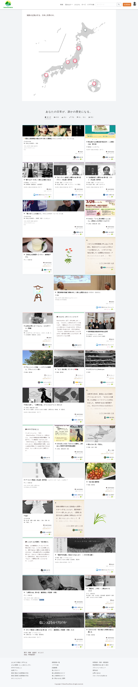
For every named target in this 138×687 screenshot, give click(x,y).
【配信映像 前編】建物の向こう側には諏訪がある (72, 292)
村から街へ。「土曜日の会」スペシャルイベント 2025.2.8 (43, 405)
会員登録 (127, 4)
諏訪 (89, 595)
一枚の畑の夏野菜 (93, 482)
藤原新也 (41, 634)
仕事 (66, 184)
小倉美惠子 (39, 184)
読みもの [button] (68, 4)
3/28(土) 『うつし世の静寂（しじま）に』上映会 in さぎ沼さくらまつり (100, 220)
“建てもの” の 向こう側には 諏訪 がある (38, 180)
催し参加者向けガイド (58, 673)
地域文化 (34, 334)
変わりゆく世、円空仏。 (95, 444)
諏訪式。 (63, 409)
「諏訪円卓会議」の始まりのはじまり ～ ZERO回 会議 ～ (75, 555)
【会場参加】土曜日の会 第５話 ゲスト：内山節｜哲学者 (100, 178)
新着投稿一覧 (56, 662)
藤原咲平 (108, 595)
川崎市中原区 (79, 452)
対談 (37, 143)
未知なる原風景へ (30, 143)
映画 (61, 4)
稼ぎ (62, 184)
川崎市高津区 (110, 189)
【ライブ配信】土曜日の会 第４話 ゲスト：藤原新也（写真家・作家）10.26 (49, 630)
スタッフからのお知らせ (100, 675)
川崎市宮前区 (110, 151)
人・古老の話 (28, 259)
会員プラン (14, 670)
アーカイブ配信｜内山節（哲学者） (36, 480)
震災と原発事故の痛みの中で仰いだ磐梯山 (38, 138)
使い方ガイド (56, 670)
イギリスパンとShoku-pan (96, 369)
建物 (58, 295)
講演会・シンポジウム (93, 147)
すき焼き (97, 595)
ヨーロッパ (49, 375)
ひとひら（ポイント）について (68, 317)
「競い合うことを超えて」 (33, 213)
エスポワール (29, 333)
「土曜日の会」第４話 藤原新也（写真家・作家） (41, 592)
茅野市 (50, 189)
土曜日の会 (51, 409)
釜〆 (26, 516)
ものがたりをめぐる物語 (99, 336)
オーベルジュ (37, 333)
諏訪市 (112, 339)
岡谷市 (112, 564)
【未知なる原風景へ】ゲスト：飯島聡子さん (38, 256)
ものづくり (102, 184)
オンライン (71, 184)
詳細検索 (54, 667)
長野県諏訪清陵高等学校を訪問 (98, 331)
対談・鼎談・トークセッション (64, 182)
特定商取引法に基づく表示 (100, 665)
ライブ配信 (77, 184)
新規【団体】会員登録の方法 (19, 675)
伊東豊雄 (28, 184)
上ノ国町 (112, 450)
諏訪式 (90, 336)
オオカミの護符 (30, 409)
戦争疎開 (102, 595)
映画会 (56, 409)
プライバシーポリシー (99, 667)
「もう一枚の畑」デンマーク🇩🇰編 (67, 369)
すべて (84, 4)
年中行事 (27, 518)
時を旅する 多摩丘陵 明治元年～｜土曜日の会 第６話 (101, 143)
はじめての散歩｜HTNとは (19, 662)
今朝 (93, 595)
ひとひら (77, 4)
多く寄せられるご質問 (58, 678)
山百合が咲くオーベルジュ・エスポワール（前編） (38, 327)
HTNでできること (33, 429)
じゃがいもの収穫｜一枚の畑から (37, 542)
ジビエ (43, 333)
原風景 (37, 218)
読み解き (72, 559)
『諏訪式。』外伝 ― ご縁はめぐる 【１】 (99, 590)
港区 (113, 600)
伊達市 (81, 151)
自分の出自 (28, 141)
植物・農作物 (28, 372)
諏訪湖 (77, 559)
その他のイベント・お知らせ (95, 334)
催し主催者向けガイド (58, 675)
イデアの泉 (90, 4)
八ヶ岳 (47, 333)
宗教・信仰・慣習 (92, 447)
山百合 (39, 334)
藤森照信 (33, 184)
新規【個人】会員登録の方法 (19, 673)
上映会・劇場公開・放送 (94, 223)
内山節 (58, 184)
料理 (26, 331)
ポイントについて (16, 678)
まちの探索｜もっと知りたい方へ (21, 665)
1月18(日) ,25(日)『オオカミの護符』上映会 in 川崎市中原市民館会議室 (70, 445)
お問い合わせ (97, 673)
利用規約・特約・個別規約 (100, 662)
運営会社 (95, 670)
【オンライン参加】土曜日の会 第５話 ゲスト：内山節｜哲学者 (69, 178)
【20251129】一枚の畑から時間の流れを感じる (101, 631)
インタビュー (46, 218)
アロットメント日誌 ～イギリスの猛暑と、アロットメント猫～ (38, 368)
